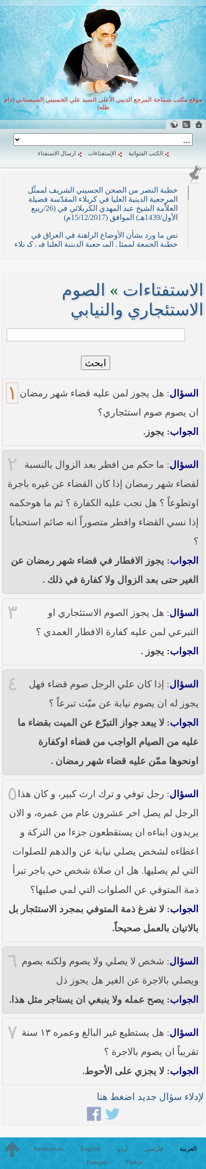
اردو (122, 1148)
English (90, 1148)
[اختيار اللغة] (174, 124)
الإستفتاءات (102, 153)
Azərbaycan (48, 1148)
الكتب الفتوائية (145, 153)
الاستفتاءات (163, 290)
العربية (188, 1148)
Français (97, 1162)
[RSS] (186, 124)
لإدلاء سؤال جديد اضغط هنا (150, 1096)
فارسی (154, 1148)
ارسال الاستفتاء (57, 153)
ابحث (95, 363)
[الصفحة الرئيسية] (199, 124)
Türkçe (134, 1162)
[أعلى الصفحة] (12, 1149)
